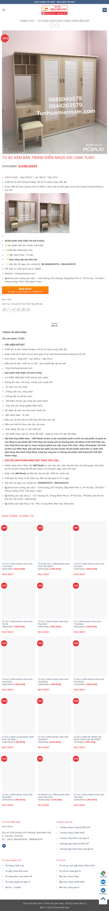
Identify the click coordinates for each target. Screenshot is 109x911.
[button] (3, 10)
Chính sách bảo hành (33, 903)
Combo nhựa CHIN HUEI (72, 832)
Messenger (103, 893)
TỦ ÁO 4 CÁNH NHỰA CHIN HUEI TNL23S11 (89, 565)
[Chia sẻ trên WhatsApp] (4, 310)
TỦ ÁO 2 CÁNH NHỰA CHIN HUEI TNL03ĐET (17, 795)
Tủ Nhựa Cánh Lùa (14, 865)
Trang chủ (26, 20)
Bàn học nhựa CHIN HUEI (72, 881)
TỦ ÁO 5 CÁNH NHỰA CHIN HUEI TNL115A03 (17, 565)
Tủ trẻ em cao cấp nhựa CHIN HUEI (77, 865)
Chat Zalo (103, 885)
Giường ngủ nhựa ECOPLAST (74, 843)
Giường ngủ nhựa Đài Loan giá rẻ (76, 849)
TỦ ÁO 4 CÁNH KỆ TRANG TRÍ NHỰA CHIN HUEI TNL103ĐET (87, 738)
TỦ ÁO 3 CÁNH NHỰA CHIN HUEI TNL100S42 (89, 680)
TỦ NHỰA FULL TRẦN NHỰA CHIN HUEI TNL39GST (53, 565)
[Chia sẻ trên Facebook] (9, 310)
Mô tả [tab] (54, 326)
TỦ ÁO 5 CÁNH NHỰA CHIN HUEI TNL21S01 (89, 795)
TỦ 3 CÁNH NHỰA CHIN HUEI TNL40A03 (87, 622)
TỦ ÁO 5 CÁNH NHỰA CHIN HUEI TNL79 (17, 622)
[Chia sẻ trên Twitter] (14, 310)
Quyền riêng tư (79, 903)
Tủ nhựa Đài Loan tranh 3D (18, 876)
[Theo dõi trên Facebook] (4, 846)
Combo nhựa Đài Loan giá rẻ (74, 838)
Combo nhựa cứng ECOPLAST (75, 827)
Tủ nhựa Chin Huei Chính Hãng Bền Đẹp (63, 20)
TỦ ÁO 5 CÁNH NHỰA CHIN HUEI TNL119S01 (17, 680)
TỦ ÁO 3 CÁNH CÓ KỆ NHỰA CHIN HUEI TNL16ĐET (18, 738)
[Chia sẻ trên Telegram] (28, 310)
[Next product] (52, 26)
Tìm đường (103, 877)
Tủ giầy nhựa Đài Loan (16, 871)
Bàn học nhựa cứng (69, 876)
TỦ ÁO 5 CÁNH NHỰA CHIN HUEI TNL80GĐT (53, 738)
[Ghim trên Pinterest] (19, 310)
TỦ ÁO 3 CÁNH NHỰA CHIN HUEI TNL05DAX (53, 680)
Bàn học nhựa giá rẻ (69, 887)
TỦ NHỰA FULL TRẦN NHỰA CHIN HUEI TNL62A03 (53, 795)
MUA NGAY (8, 574)
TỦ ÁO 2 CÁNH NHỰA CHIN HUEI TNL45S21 (53, 622)
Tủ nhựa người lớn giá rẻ (17, 881)
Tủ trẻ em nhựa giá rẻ (70, 871)
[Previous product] (57, 26)
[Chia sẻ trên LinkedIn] (23, 310)
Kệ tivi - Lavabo (13, 887)
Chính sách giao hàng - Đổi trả (57, 903)
